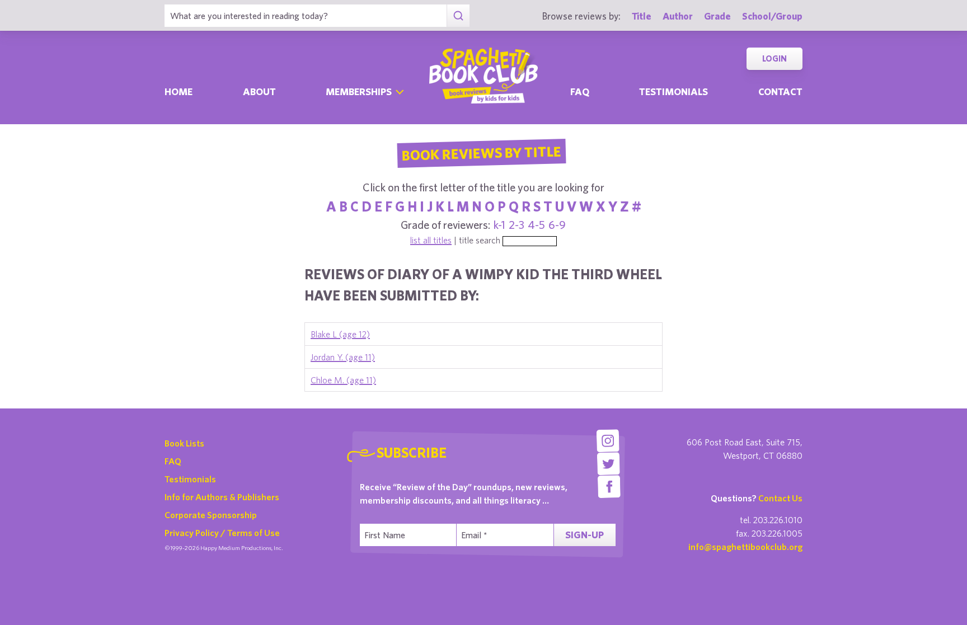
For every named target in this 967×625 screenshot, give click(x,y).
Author (678, 16)
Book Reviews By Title (481, 153)
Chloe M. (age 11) (343, 380)
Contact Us (780, 498)
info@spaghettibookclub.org (745, 547)
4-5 (536, 224)
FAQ (173, 461)
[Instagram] (607, 440)
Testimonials (673, 91)
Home (179, 91)
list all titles (431, 240)
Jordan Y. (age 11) (343, 357)
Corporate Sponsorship (211, 515)
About (259, 91)
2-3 (516, 224)
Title (641, 16)
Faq (579, 91)
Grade (717, 16)
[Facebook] (609, 486)
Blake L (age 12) (340, 334)
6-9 (557, 224)
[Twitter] (608, 463)
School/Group (772, 16)
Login (774, 58)
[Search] (458, 15)
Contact (780, 91)
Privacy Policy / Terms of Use (222, 533)
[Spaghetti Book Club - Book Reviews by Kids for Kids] (483, 76)
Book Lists (184, 443)
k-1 (499, 224)
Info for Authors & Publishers (222, 497)
